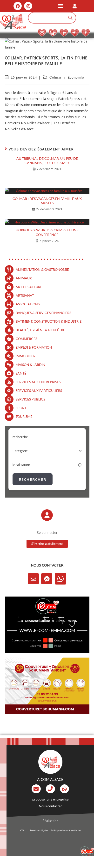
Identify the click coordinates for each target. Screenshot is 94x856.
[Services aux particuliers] (9, 390)
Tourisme (24, 416)
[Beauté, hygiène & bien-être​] (9, 330)
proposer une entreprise (50, 799)
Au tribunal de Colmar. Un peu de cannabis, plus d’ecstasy (47, 160)
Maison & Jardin (30, 365)
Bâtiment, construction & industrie (48, 321)
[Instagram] (28, 6)
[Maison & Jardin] (9, 364)
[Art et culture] (9, 287)
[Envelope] (33, 578)
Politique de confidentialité (66, 830)
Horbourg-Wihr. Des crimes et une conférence (47, 232)
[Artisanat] (9, 295)
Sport (21, 408)
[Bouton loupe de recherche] (70, 17)
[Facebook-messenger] (46, 578)
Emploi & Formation (34, 347)
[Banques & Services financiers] (9, 312)
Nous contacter (50, 806)
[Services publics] (9, 399)
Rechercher (32, 479)
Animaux (24, 278)
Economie (76, 77)
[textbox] (20, 451)
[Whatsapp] (60, 579)
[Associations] (9, 304)
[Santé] (9, 373)
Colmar (55, 77)
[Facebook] (17, 6)
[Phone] (50, 789)
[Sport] (9, 408)
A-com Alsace (50, 779)
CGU (22, 830)
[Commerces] (9, 338)
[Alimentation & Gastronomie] (9, 269)
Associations (28, 304)
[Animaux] (9, 278)
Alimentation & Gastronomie (42, 269)
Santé (21, 373)
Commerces (26, 339)
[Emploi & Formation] (9, 347)
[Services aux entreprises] (9, 382)
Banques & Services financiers (43, 313)
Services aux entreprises (38, 382)
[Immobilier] (9, 356)
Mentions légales (39, 830)
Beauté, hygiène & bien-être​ (40, 330)
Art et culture (29, 287)
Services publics (30, 399)
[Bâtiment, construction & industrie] (9, 321)
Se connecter (47, 532)
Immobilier (25, 356)
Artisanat (25, 295)
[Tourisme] (9, 416)
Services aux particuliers (39, 390)
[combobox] (47, 451)
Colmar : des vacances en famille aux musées (47, 201)
